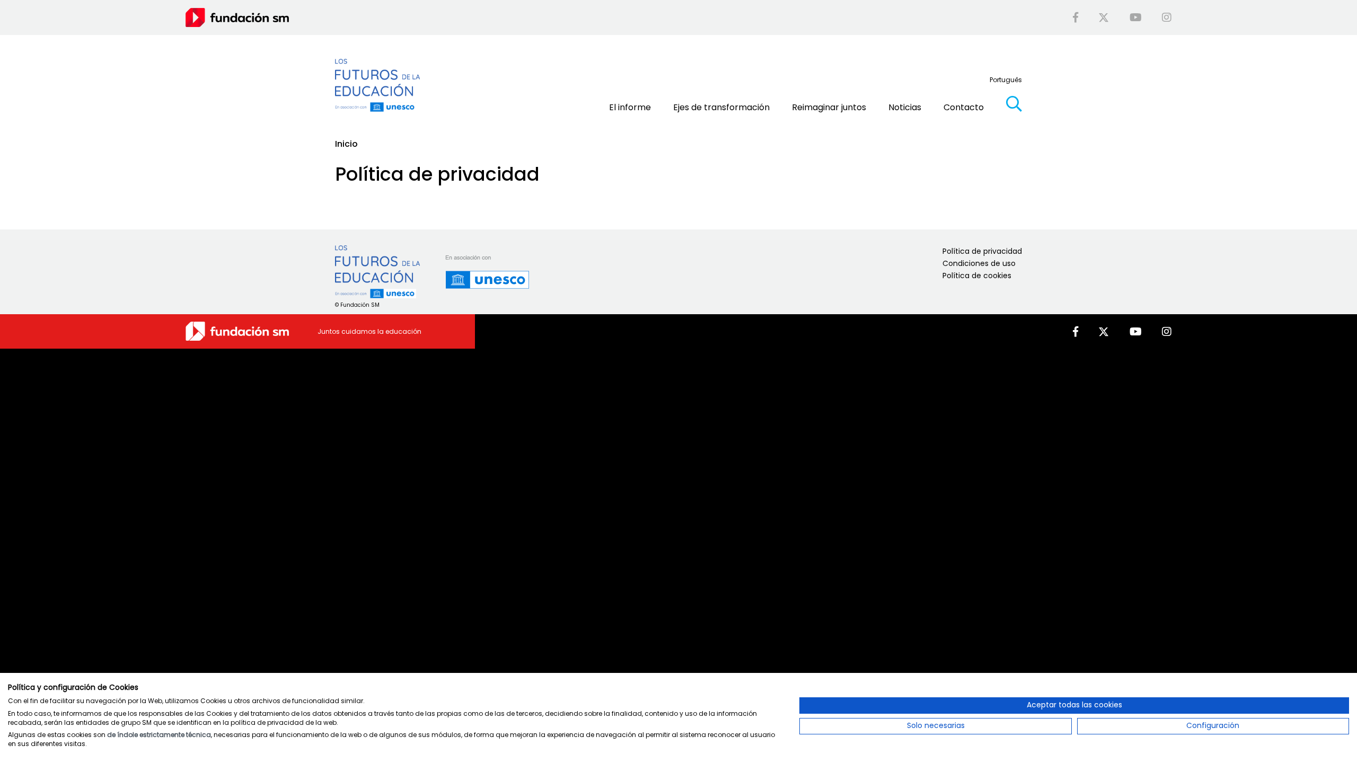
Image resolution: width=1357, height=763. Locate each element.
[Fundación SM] (237, 17)
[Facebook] (1075, 17)
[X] (1103, 17)
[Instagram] (1166, 17)
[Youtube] (1136, 17)
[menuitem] (1006, 79)
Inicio (346, 144)
